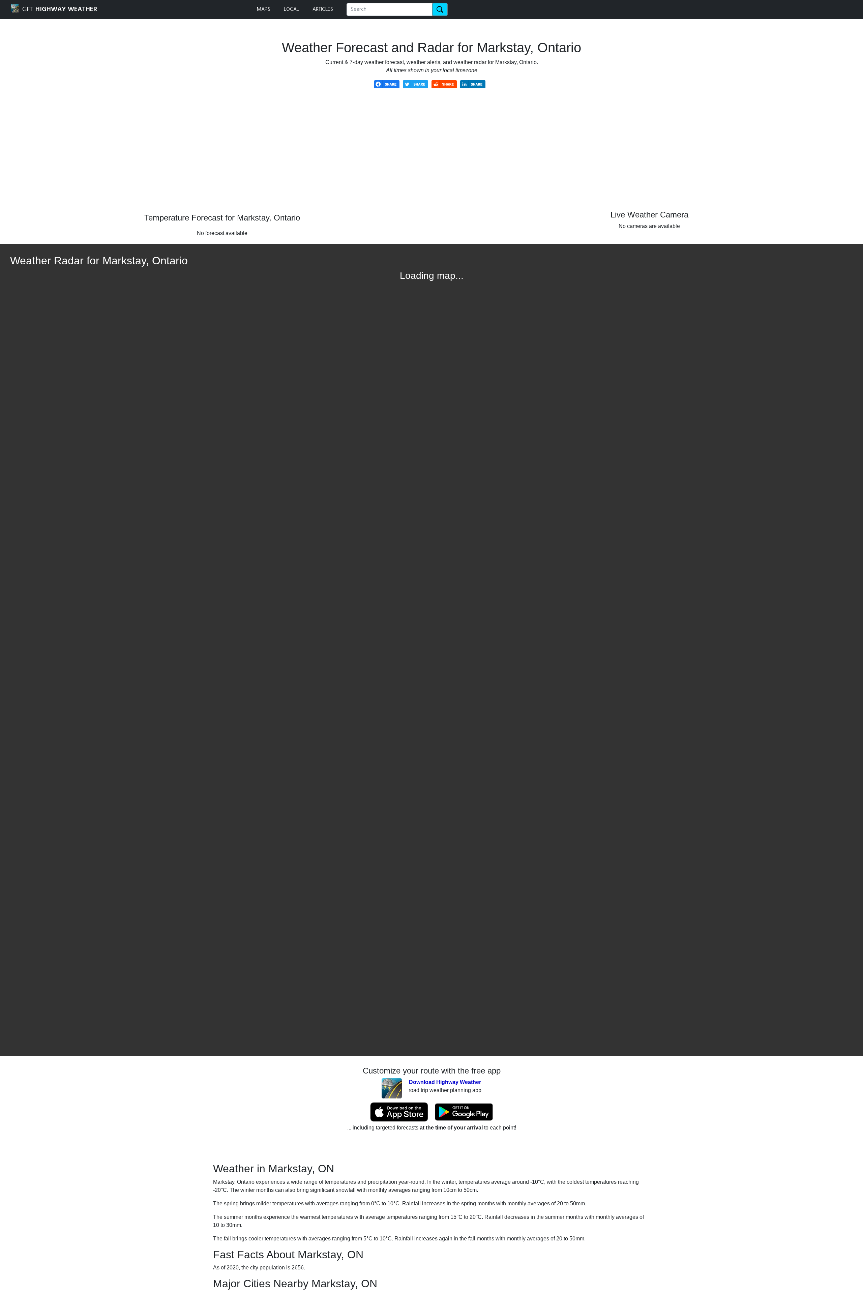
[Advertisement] (431, 156)
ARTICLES (323, 9)
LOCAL (291, 9)
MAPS (263, 9)
